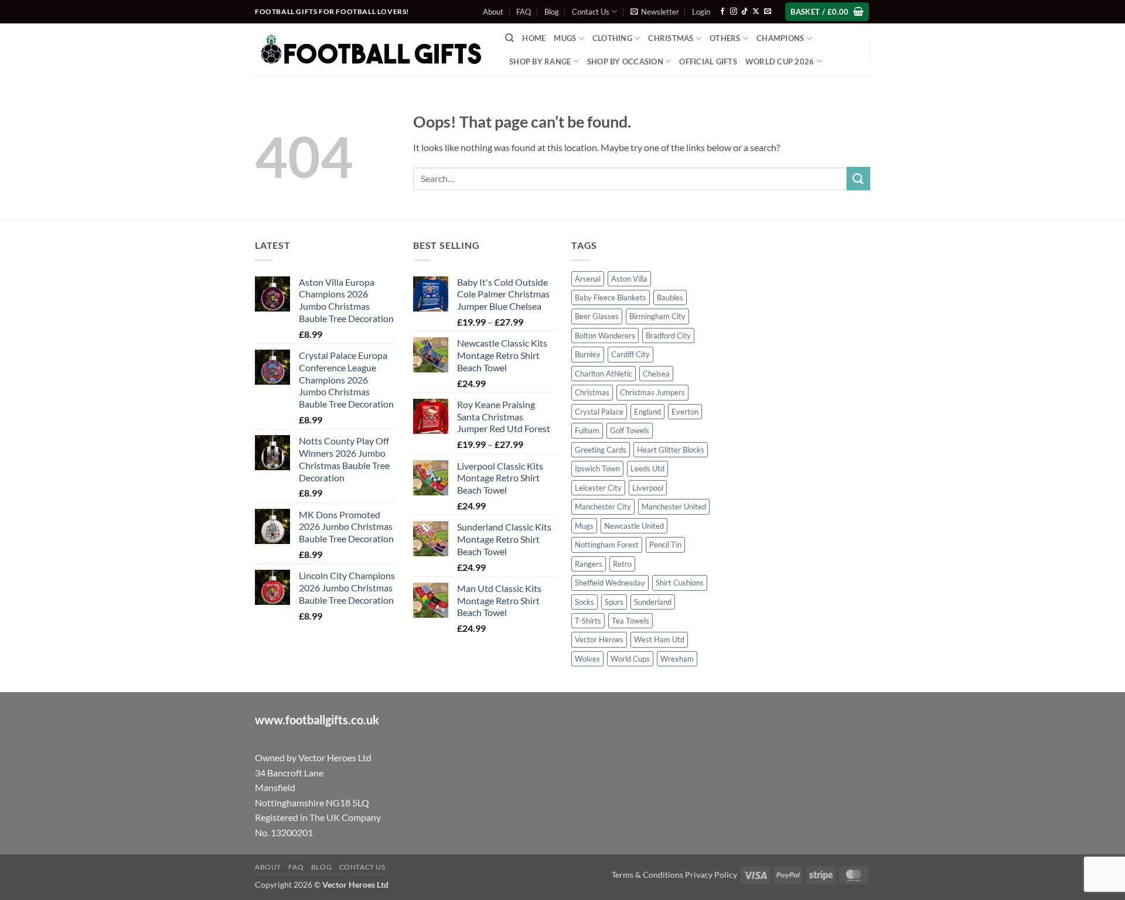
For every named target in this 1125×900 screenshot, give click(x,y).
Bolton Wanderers (605, 335)
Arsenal (588, 278)
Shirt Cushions (680, 582)
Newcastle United (634, 526)
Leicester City (598, 487)
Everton (684, 411)
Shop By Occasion (625, 61)
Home (534, 38)
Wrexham (677, 658)
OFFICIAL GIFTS (708, 61)
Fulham (587, 430)
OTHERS (725, 38)
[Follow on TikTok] (744, 12)
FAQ (523, 11)
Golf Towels (629, 430)
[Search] (509, 38)
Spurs (614, 602)
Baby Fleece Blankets (610, 297)
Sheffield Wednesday (610, 582)
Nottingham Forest (607, 544)
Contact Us (590, 11)
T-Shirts (588, 620)
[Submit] (858, 178)
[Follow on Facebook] (722, 12)
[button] (654, 11)
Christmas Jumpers (652, 392)
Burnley (588, 354)
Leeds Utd (647, 468)
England (647, 411)
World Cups (630, 658)
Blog (551, 11)
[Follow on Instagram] (733, 12)
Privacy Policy (711, 875)
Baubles (670, 297)
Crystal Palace (599, 411)
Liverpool (647, 487)
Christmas (592, 392)
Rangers (588, 564)
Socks (584, 602)
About (493, 11)
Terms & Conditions (647, 875)
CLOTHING (612, 38)
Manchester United (674, 506)
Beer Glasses (597, 316)
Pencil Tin (665, 544)
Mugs (565, 38)
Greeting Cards (600, 449)
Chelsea (656, 373)
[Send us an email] (767, 12)
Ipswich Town (597, 468)
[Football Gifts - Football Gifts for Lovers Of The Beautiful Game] (371, 50)
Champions (780, 38)
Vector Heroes (599, 639)
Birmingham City (657, 316)
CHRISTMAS (670, 38)
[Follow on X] (755, 12)
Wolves (587, 658)
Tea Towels (630, 620)
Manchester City (603, 506)
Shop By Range (540, 61)
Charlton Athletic (603, 373)
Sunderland (652, 602)
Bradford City (668, 335)
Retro (622, 564)
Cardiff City (630, 354)
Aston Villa (629, 278)
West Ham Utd (659, 639)
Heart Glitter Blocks (670, 449)
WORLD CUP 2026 (779, 61)
